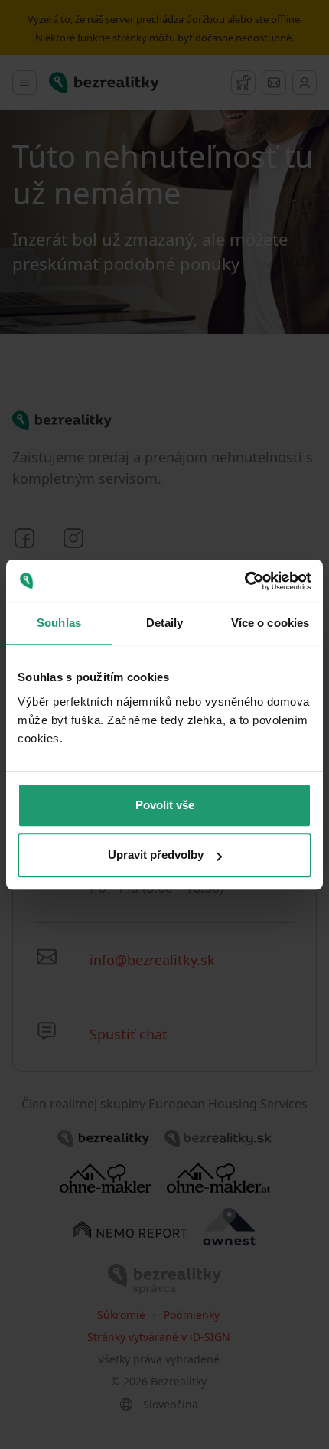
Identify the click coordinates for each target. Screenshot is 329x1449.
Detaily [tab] (165, 622)
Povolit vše (164, 804)
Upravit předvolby (156, 854)
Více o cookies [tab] (270, 622)
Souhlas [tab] (59, 622)
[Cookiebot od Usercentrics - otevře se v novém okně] (244, 581)
